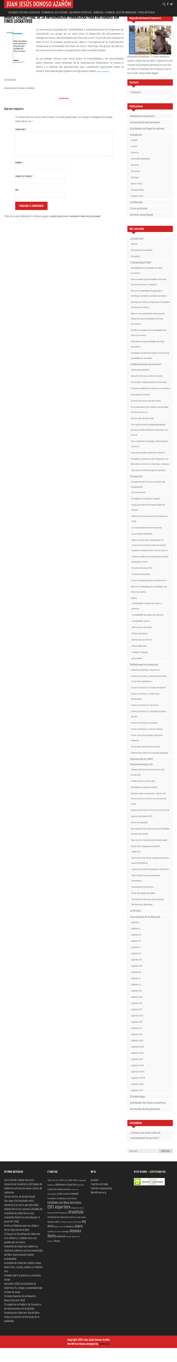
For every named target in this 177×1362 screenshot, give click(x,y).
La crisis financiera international (147, 527)
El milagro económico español (146, 498)
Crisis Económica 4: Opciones (144, 705)
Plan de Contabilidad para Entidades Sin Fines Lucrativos (149, 589)
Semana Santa (137, 190)
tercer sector (71, 1236)
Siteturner (104, 1343)
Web (16, 190)
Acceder (95, 1180)
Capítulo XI (136, 984)
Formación (136, 476)
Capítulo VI (136, 953)
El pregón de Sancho (140, 394)
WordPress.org (98, 1192)
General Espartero (61, 1213)
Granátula (98, 12)
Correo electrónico (24, 176)
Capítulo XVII (137, 1016)
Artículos (135, 910)
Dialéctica (136, 852)
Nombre (19, 162)
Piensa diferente (139, 646)
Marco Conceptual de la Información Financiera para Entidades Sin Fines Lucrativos (61, 19)
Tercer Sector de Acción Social (19, 1196)
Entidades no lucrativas (67, 1198)
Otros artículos (146, 12)
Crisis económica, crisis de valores (147, 729)
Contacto (135, 92)
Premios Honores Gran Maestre (20, 1296)
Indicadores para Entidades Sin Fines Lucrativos (148, 344)
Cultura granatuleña (140, 370)
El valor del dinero (140, 633)
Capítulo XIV (136, 1003)
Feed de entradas (99, 1184)
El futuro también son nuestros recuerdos (150, 388)
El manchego (137, 1096)
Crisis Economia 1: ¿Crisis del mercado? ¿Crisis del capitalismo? (149, 679)
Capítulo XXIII (137, 1047)
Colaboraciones (63, 1189)
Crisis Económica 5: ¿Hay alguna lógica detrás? (148, 714)
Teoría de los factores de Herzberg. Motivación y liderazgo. (148, 902)
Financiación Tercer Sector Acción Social (150, 810)
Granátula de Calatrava (58, 1217)
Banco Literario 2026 (14, 1300)
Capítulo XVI (136, 1009)
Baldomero (51, 1185)
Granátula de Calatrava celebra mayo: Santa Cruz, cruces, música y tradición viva (23, 1267)
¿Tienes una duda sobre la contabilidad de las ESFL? (145, 1135)
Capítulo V (135, 947)
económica (51, 1198)
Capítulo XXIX (137, 1084)
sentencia (61, 1236)
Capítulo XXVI (137, 1065)
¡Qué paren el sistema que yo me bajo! (148, 470)
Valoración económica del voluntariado (149, 840)
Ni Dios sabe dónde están (142, 418)
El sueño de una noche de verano (146, 401)
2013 (62, 1180)
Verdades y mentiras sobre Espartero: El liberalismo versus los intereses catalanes (150, 461)
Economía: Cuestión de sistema (145, 746)
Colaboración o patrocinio (143, 781)
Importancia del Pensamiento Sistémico (150, 869)
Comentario (21, 129)
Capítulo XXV (137, 1059)
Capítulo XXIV (137, 1053)
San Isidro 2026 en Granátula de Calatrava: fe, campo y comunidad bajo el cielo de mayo (23, 1288)
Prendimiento (69, 1226)
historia (72, 1217)
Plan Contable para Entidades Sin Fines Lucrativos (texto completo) (148, 282)
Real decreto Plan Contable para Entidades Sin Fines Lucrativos (150, 305)
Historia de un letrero (142, 640)
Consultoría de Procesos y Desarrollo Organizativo (148, 484)
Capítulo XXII (137, 1040)
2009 (49, 1180)
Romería (135, 165)
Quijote (79, 1226)
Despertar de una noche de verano (147, 376)
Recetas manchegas (126, 12)
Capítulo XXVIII (138, 1078)
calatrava (51, 1189)
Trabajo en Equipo (140, 652)
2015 (66, 1180)
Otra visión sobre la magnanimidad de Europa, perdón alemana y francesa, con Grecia (149, 429)
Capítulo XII (136, 991)
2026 (75, 1180)
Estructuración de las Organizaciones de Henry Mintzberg (150, 860)
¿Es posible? (137, 658)
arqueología (82, 1180)
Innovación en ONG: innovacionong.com (141, 762)
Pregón (60, 1227)
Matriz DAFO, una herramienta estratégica (146, 878)
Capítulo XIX (136, 1022)
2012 (57, 1180)
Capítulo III (136, 935)
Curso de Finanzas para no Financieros (148, 580)
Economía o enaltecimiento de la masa (149, 382)
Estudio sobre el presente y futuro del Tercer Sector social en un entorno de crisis (148, 798)
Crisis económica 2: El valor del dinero (148, 687)
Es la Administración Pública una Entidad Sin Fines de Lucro (149, 410)
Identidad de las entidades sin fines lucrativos (147, 270)
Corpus (134, 140)
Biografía (81, 1185)
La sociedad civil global (142, 534)
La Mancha (110, 12)
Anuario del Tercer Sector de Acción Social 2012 (148, 772)
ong (84, 1221)
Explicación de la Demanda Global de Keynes (148, 507)
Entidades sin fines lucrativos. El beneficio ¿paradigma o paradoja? (150, 355)
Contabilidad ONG (140, 262)
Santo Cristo (136, 184)
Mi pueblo (135, 256)
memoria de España (74, 1222)
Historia (134, 152)
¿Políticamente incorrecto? (145, 364)
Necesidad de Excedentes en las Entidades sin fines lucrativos (150, 831)
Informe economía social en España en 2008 (150, 519)
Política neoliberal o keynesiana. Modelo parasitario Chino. (150, 559)
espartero (62, 1207)
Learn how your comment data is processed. (75, 216)
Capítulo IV (136, 941)
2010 (53, 1180)
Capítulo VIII (136, 966)
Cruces (134, 146)
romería (50, 1231)
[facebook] (167, 4)
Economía (74, 1193)
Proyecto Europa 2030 (142, 568)
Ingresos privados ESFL (142, 816)
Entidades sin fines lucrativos (24, 12)
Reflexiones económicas (144, 664)
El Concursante (139, 492)
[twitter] (171, 4)
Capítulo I (135, 922)
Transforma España (141, 574)
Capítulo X (135, 978)
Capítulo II (135, 928)
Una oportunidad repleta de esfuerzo (148, 453)
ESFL (50, 1206)
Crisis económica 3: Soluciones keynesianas (145, 696)
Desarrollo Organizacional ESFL (145, 846)
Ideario (134, 244)
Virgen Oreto (137, 196)
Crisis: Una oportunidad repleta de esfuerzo (146, 738)
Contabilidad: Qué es (141, 621)
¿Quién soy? (137, 238)
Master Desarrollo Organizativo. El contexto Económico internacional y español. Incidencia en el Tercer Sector (150, 545)
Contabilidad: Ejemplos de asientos (147, 615)
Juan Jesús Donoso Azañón (38, 4)
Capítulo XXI (136, 1034)
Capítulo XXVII (138, 1072)
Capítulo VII (136, 960)
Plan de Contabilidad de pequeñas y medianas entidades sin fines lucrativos (149, 293)
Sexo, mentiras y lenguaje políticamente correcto (149, 444)
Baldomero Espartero (80, 12)
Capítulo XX (136, 1028)
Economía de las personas (54, 12)
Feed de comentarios (101, 1188)
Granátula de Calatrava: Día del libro (22, 1312)
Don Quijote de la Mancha (145, 916)
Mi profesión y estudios (142, 250)
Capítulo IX (136, 972)
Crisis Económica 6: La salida (144, 723)
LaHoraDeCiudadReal (140, 159)
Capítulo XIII (136, 997)
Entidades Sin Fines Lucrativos (148, 1102)
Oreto (50, 1226)
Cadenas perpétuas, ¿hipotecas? (145, 670)
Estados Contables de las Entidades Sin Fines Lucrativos (148, 333)
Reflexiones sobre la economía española (149, 753)
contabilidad (51, 1194)
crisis (59, 1193)
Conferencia (75, 1190)
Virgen (57, 1241)
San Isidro (135, 171)
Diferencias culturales (142, 627)
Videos (134, 598)
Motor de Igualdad (139, 822)
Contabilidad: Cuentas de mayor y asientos (147, 606)
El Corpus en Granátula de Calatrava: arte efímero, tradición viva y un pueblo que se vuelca (22, 1238)
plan (56, 1227)
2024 (70, 1180)
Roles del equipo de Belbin (143, 893)
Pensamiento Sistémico (143, 887)
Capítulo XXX (137, 1090)
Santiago (135, 177)
